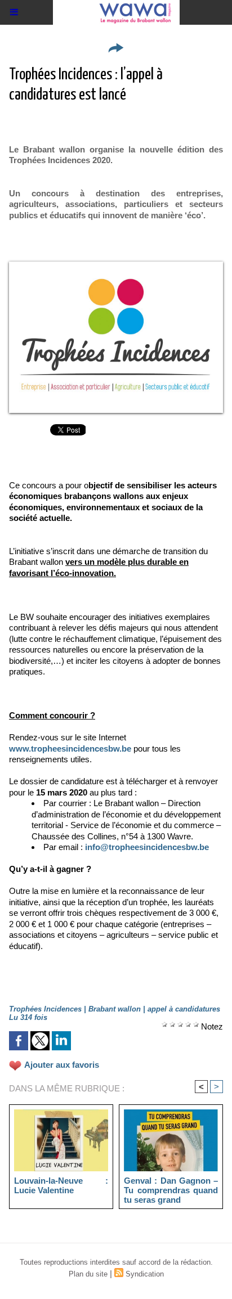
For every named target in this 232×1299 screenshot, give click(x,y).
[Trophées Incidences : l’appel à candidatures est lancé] (116, 266)
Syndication (145, 1274)
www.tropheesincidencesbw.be (70, 748)
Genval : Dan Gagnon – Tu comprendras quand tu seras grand (171, 1190)
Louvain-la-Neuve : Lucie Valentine (61, 1185)
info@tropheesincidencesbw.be (147, 847)
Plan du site (88, 1274)
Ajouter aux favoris (61, 1064)
